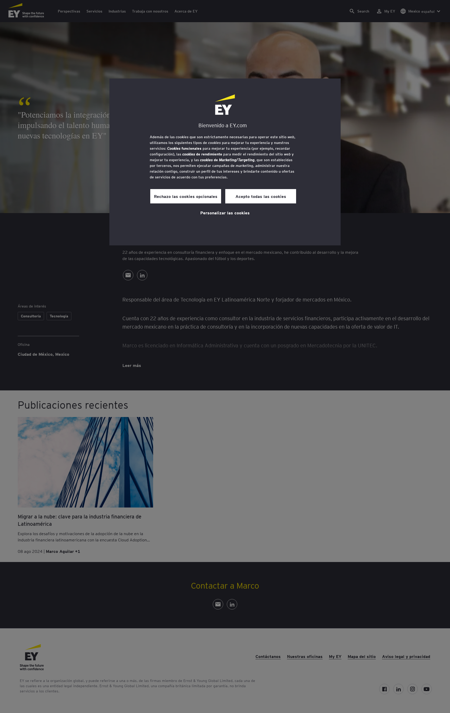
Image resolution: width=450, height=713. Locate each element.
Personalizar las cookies (225, 212)
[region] (225, 161)
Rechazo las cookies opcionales (185, 196)
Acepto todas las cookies (260, 196)
